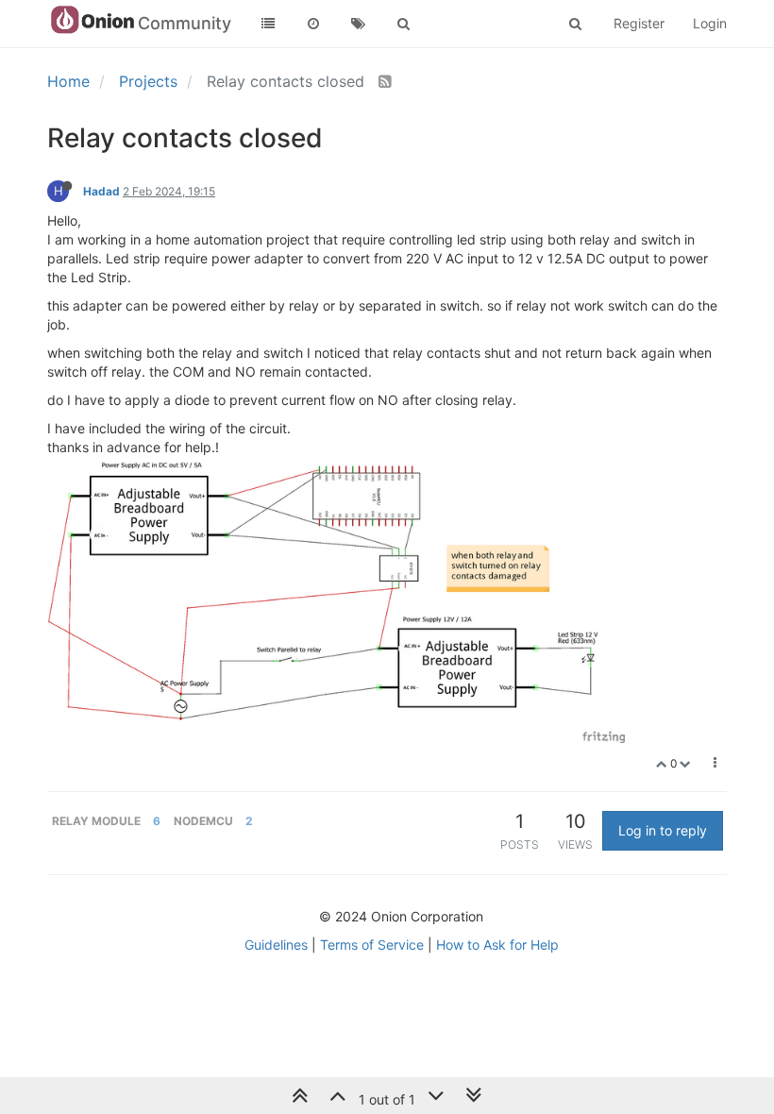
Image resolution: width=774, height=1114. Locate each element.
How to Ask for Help (497, 945)
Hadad (101, 191)
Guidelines (276, 945)
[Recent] (313, 23)
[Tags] (358, 23)
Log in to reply (662, 830)
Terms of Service (372, 945)
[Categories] (268, 23)
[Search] (404, 23)
